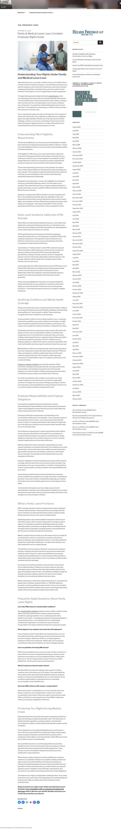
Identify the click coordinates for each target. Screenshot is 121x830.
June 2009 (76, 370)
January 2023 (77, 279)
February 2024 (77, 233)
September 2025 (78, 166)
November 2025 (78, 159)
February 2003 (77, 399)
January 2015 (77, 314)
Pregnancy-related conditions (28, 364)
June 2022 (76, 282)
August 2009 (77, 367)
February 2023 (77, 275)
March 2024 (76, 229)
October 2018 (77, 289)
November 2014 (78, 317)
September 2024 (78, 208)
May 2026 (76, 137)
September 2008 (78, 385)
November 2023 (78, 243)
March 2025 (76, 187)
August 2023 (76, 254)
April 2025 (76, 183)
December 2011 (77, 332)
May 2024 (76, 222)
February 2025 (77, 190)
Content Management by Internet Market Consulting (16, 827)
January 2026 (77, 152)
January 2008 (77, 392)
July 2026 (75, 130)
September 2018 (78, 293)
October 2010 (77, 339)
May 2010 (76, 346)
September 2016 (78, 307)
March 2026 (76, 145)
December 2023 (78, 240)
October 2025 (77, 162)
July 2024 (75, 215)
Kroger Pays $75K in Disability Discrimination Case (88, 65)
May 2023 (76, 265)
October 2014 (77, 321)
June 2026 (76, 134)
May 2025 (76, 180)
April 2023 (76, 268)
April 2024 (76, 226)
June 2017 (76, 300)
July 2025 (75, 173)
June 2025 (76, 176)
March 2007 (76, 395)
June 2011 (76, 335)
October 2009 (77, 360)
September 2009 (78, 363)
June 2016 (76, 310)
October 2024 (77, 204)
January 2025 (77, 194)
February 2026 (77, 148)
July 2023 (75, 257)
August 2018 (76, 296)
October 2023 (77, 247)
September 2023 (78, 250)
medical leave (53, 96)
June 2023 (76, 261)
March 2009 (76, 378)
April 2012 (76, 328)
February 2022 (77, 286)
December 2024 (78, 197)
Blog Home (21, 12)
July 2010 (75, 342)
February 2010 (77, 353)
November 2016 (78, 303)
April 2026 (76, 141)
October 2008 (77, 381)
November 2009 (78, 356)
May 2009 (76, 374)
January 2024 (77, 236)
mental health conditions (29, 611)
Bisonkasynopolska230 (80, 415)
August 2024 (76, 212)
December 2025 (78, 155)
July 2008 (76, 388)
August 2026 (76, 127)
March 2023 (76, 272)
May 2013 (76, 325)
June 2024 (76, 219)
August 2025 (76, 169)
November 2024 (78, 201)
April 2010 (76, 349)
